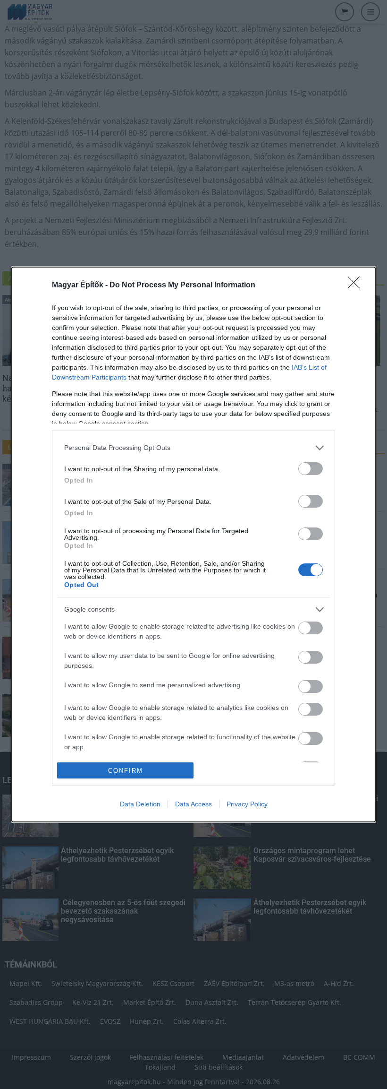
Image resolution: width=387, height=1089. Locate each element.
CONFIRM (125, 770)
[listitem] (193, 448)
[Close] (357, 285)
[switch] (310, 468)
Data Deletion (140, 804)
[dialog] (193, 544)
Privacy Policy (247, 804)
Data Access (193, 804)
